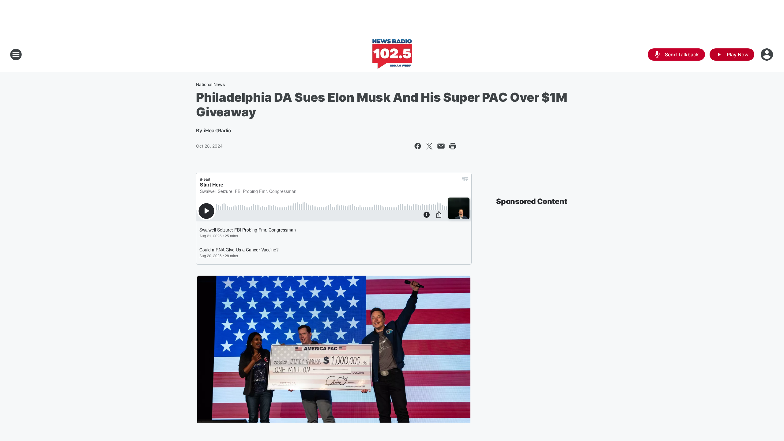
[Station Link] (392, 54)
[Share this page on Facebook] (417, 146)
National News (210, 84)
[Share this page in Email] (441, 146)
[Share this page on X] (429, 146)
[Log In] (767, 54)
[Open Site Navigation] (16, 54)
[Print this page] (452, 146)
